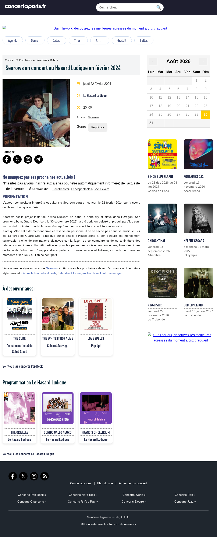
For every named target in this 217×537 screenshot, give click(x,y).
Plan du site (105, 483)
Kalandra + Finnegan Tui (74, 273)
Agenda (12, 40)
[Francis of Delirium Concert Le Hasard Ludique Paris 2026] (96, 408)
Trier (77, 40)
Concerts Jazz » (185, 501)
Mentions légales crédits (103, 517)
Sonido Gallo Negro (57, 432)
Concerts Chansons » (31, 501)
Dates (56, 40)
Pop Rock (26, 60)
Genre (34, 40)
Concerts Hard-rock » (83, 494)
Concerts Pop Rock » (32, 494)
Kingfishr (155, 305)
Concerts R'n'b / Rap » (83, 501)
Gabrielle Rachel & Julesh (38, 273)
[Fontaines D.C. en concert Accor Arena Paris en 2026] (198, 154)
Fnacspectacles (81, 189)
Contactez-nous (80, 483)
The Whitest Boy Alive (57, 338)
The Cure (19, 338)
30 (205, 114)
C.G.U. (125, 517)
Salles (144, 40)
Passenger (114, 273)
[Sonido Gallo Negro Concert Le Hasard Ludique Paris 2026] (58, 408)
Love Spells (96, 338)
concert (10, 60)
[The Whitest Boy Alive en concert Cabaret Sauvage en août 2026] (58, 314)
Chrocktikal (157, 240)
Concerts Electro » (134, 501)
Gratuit (121, 40)
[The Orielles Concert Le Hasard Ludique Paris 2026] (19, 408)
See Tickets (101, 189)
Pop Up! (96, 345)
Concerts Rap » (185, 494)
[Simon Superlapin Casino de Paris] (162, 154)
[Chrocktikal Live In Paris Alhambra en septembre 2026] (162, 218)
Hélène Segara (194, 240)
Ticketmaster (60, 189)
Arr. (98, 40)
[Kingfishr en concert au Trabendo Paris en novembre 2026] (162, 283)
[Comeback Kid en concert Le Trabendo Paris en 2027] (198, 283)
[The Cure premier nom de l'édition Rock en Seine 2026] (19, 314)
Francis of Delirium (96, 432)
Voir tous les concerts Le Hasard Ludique (28, 454)
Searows (93, 117)
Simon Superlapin (160, 176)
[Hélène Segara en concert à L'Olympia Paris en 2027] (198, 218)
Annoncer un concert (133, 483)
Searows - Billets (47, 60)
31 (151, 123)
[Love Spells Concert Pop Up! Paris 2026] (96, 314)
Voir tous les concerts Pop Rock (23, 366)
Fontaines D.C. (194, 176)
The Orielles (19, 432)
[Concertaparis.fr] (25, 7)
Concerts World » (134, 494)
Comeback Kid (193, 305)
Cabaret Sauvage (57, 345)
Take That (99, 273)
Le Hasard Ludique (95, 95)
